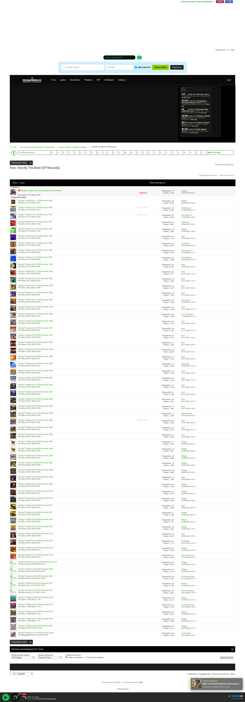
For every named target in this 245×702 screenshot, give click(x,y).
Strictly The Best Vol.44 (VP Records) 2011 (35, 505)
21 (173, 343)
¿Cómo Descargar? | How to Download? (196, 2)
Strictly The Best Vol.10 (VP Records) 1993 (35, 264)
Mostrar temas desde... (21, 655)
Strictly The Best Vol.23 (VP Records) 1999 (35, 356)
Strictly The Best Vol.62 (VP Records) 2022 (35, 626)
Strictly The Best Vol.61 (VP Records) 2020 (35, 619)
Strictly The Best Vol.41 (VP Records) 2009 (35, 484)
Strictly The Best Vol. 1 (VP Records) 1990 (35, 200)
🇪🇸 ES (229, 2)
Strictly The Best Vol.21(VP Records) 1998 (35, 342)
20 (173, 272)
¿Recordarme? (144, 67)
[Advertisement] (95, 23)
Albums (122, 80)
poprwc (24, 628)
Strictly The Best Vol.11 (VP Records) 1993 (35, 271)
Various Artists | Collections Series (72, 147)
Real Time (196, 135)
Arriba (232, 674)
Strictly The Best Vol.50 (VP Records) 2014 (35, 548)
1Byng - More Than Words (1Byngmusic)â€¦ (195, 112)
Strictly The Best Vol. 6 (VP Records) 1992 (35, 236)
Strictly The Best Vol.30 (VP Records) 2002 (35, 406)
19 (173, 336)
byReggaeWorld (27, 635)
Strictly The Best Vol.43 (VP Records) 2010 (35, 498)
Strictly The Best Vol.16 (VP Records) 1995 (35, 307)
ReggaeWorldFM (237, 698)
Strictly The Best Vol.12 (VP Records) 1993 (35, 278)
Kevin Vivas (25, 564)
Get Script (188, 135)
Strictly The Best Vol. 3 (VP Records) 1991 (35, 215)
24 (173, 279)
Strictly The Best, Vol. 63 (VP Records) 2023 (36, 633)
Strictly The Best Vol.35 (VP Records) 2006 (35, 441)
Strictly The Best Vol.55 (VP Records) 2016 (35, 576)
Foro (53, 80)
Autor (22, 183)
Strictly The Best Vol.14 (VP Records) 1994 (35, 293)
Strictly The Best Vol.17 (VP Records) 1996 (35, 314)
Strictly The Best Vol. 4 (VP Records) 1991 (35, 222)
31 (173, 222)
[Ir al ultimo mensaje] (195, 193)
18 (173, 378)
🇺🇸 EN (220, 2)
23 (173, 236)
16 (173, 371)
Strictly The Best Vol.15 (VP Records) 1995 (35, 300)
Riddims (88, 80)
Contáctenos (192, 674)
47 (173, 626)
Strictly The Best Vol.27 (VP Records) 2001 (35, 385)
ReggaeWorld (204, 674)
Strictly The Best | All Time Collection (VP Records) (41, 190)
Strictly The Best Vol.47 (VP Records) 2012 (35, 526)
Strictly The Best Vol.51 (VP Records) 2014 (35, 555)
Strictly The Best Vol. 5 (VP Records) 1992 (35, 229)
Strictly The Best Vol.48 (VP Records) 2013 (35, 533)
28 (173, 456)
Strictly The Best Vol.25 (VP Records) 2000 (35, 370)
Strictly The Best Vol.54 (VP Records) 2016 (35, 569)
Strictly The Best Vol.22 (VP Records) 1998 (35, 349)
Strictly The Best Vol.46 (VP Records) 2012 (35, 519)
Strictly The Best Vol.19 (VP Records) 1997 (35, 328)
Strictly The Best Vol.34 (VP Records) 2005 (35, 434)
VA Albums (109, 80)
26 (173, 229)
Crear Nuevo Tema (18, 163)
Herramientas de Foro (207, 175)
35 (173, 215)
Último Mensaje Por (157, 183)
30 (173, 258)
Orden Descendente (95, 657)
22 (173, 307)
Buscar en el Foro (226, 175)
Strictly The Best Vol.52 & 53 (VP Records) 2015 (37, 562)
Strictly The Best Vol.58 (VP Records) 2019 (35, 597)
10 (173, 191)
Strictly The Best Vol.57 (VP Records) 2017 (35, 590)
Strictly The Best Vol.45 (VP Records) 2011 (35, 512)
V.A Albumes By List (27, 152)
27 (173, 555)
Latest (63, 80)
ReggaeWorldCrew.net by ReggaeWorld (196, 96)
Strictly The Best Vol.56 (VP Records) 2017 (35, 583)
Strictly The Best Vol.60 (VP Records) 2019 (35, 611)
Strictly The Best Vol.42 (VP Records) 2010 (35, 491)
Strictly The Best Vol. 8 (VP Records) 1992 (35, 250)
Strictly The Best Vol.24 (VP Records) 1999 (35, 363)
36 (173, 208)
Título (14, 183)
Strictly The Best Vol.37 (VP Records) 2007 (35, 456)
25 (173, 300)
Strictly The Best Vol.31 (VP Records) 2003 (35, 413)
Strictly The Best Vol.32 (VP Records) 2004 (35, 420)
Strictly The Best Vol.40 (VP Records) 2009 (35, 477)
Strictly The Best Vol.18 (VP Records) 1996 (35, 321)
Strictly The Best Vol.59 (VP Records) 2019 (35, 604)
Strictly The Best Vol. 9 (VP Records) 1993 (35, 257)
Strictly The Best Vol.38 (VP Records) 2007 (35, 463)
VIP (98, 80)
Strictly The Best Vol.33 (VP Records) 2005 (35, 427)
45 (173, 201)
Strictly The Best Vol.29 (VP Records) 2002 (35, 399)
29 (173, 350)
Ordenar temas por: (46, 655)
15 (173, 442)
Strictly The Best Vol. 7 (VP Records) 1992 (35, 243)
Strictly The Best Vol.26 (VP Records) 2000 (35, 378)
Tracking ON (204, 135)
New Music (75, 80)
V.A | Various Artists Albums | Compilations (37, 147)
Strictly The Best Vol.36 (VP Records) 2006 (35, 448)
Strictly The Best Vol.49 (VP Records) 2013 (35, 541)
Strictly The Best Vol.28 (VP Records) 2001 (35, 392)
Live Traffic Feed (196, 89)
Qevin (23, 195)
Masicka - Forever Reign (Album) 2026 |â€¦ (195, 103)
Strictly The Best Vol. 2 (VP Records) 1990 (35, 208)
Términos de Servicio (220, 674)
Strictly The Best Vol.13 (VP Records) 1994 (35, 285)
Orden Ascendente (75, 657)
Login (232, 50)
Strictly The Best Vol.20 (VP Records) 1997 (35, 335)
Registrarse (220, 50)
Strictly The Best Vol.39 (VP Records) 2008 (35, 470)
